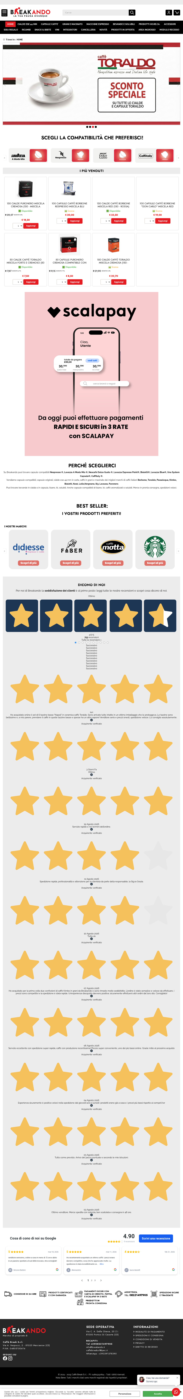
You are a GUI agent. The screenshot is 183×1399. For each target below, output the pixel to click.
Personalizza (124, 1394)
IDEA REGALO (11, 29)
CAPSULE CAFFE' (49, 24)
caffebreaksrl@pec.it (97, 1350)
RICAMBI (26, 29)
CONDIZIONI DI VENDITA (149, 1339)
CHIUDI (181, 1391)
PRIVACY (140, 1343)
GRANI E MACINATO (72, 24)
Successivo (91, 645)
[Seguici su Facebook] (5, 1359)
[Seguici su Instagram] (10, 1359)
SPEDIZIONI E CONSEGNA (150, 1335)
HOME (10, 24)
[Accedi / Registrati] (169, 12)
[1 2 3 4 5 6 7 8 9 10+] (18, 226)
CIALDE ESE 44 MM (27, 24)
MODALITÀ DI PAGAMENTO (150, 1331)
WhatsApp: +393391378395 (101, 1353)
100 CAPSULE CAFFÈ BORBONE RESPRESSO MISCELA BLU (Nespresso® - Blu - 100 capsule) (69, 208)
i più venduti (92, 170)
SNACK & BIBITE (43, 29)
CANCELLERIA (88, 29)
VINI (57, 29)
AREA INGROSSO (147, 29)
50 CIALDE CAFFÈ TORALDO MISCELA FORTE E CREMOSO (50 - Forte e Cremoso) (25, 262)
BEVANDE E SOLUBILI (124, 24)
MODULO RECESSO (169, 29)
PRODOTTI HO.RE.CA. (149, 24)
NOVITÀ (103, 29)
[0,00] (177, 12)
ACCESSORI (170, 24)
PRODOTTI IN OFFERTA (123, 29)
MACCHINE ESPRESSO (97, 24)
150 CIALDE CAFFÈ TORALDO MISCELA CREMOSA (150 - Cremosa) (113, 262)
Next (178, 84)
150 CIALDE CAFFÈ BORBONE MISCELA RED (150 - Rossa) (113, 205)
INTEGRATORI (70, 29)
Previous (5, 84)
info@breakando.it (95, 1347)
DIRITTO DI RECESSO (147, 1346)
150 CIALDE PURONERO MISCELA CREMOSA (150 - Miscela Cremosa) (25, 206)
